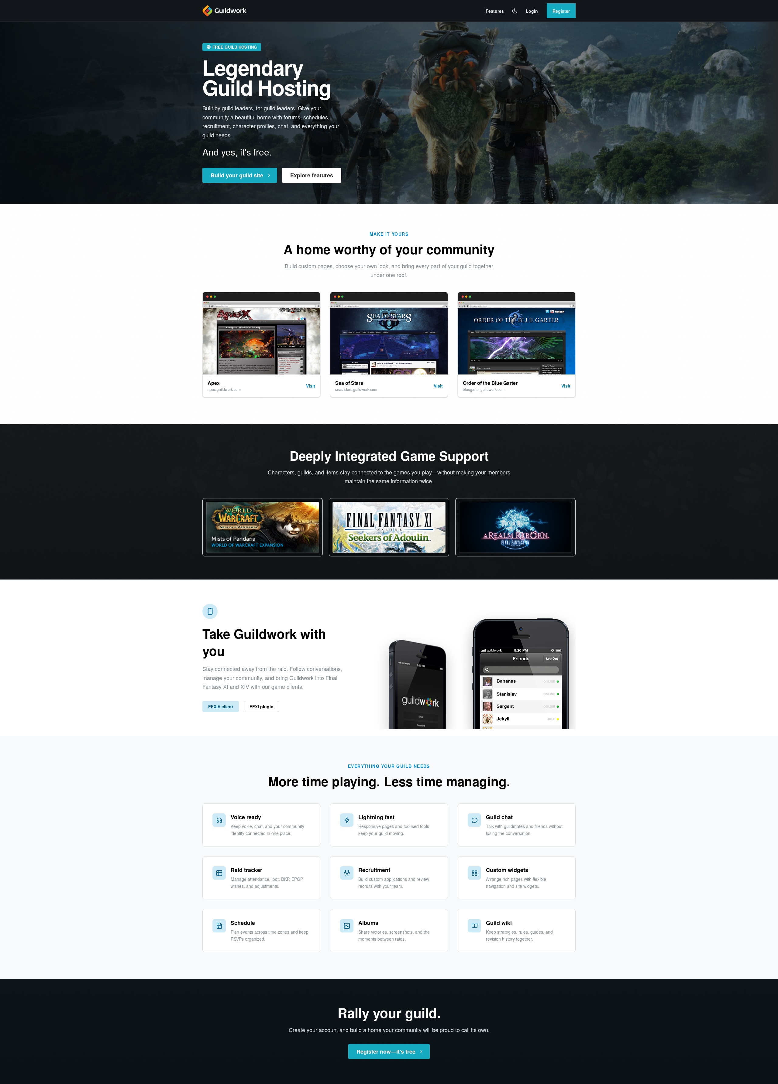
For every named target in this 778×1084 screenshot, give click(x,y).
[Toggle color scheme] (515, 11)
